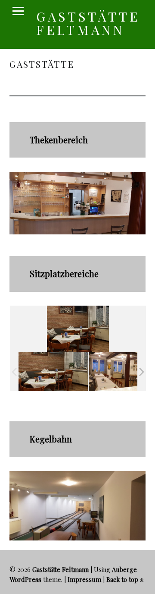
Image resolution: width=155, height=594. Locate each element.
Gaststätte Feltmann (88, 22)
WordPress (25, 579)
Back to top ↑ (125, 579)
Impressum (84, 579)
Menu (18, 11)
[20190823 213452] (53, 372)
